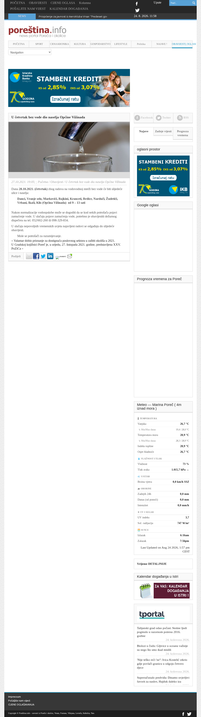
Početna (43, 182)
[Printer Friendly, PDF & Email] (69, 256)
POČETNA (17, 3)
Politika (141, 44)
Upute (157, 2)
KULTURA (80, 44)
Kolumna (85, 3)
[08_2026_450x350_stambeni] (163, 175)
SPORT (39, 44)
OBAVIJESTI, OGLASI (182, 44)
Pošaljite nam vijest (19, 700)
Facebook (136, 3)
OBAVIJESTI (38, 3)
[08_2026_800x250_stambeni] (69, 87)
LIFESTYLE (120, 44)
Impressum (14, 696)
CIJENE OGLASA (63, 3)
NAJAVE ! (161, 44)
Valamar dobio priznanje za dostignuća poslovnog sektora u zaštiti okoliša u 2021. (64, 240)
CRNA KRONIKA (59, 44)
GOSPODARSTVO (100, 44)
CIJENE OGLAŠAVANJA (21, 704)
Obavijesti (56, 182)
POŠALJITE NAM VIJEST (28, 8)
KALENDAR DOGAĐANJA (69, 8)
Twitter (137, 10)
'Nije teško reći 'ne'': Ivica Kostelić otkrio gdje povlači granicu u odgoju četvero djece (162, 657)
